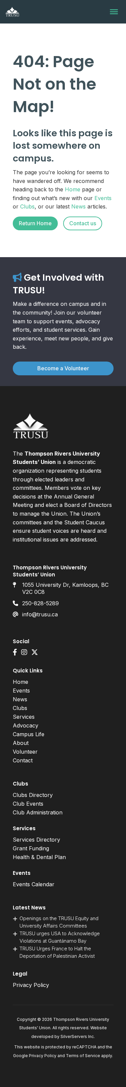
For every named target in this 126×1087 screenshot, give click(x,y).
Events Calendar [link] (33, 884)
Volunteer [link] (25, 751)
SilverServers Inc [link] (77, 1036)
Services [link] (24, 716)
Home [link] (72, 189)
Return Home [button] (35, 223)
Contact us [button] (82, 223)
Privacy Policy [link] (31, 985)
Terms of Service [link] (83, 1055)
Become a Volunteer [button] (63, 368)
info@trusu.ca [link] (40, 614)
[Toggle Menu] (114, 11)
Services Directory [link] (36, 839)
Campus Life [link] (28, 734)
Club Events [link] (28, 803)
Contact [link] (23, 760)
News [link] (78, 206)
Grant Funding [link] (31, 848)
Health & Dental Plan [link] (39, 857)
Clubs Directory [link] (33, 795)
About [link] (21, 743)
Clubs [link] (27, 206)
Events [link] (103, 198)
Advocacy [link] (25, 725)
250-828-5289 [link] (40, 603)
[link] (12, 11)
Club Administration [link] (37, 812)
